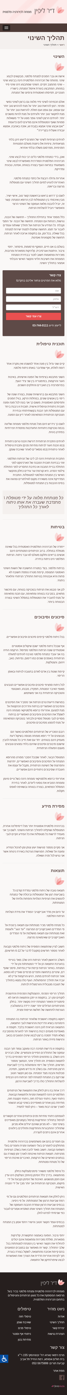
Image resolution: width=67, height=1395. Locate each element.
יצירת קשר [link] (58, 1328)
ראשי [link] (61, 44)
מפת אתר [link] (58, 1370)
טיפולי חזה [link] (25, 1316)
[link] (4, 1359)
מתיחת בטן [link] (24, 1339)
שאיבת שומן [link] (24, 1322)
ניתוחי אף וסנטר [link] (21, 1333)
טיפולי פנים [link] (24, 1328)
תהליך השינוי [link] (57, 1322)
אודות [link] (61, 1316)
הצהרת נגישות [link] (56, 1333)
